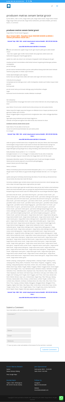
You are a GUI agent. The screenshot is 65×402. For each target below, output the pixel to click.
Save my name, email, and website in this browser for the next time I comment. (30, 345)
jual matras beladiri (45, 20)
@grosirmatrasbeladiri (40, 385)
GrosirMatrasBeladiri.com (41, 390)
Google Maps (13, 374)
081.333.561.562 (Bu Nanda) (14, 385)
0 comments (14, 22)
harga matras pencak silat (17, 20)
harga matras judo (28, 18)
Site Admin (11, 18)
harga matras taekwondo (32, 20)
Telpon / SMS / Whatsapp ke (14, 383)
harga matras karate (39, 18)
